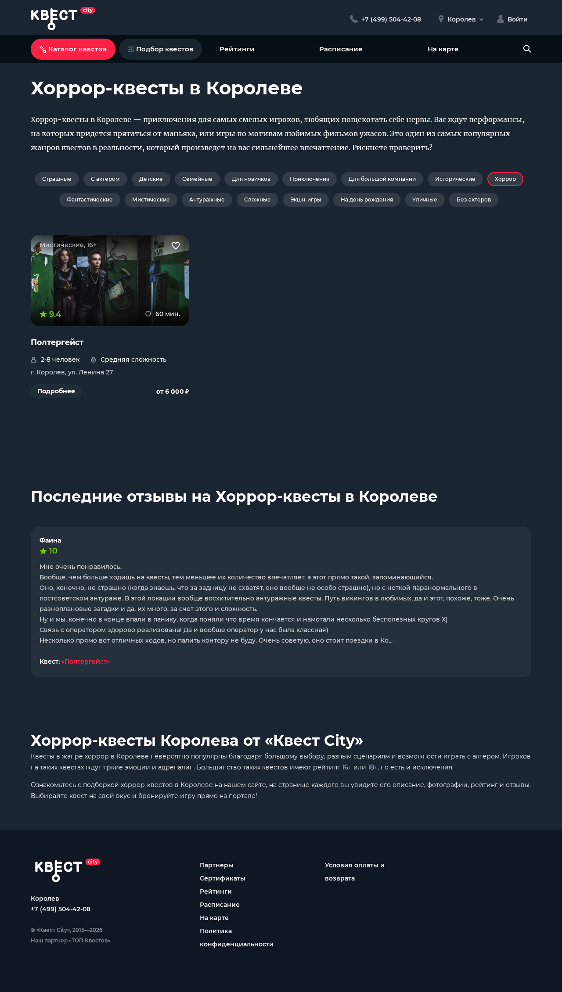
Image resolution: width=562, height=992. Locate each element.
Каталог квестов (77, 49)
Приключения (309, 179)
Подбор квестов (164, 49)
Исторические (455, 179)
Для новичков (251, 179)
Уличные (424, 199)
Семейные (197, 179)
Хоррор (505, 179)
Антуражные (207, 199)
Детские (151, 179)
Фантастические (90, 199)
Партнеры (217, 865)
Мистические (151, 199)
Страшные (57, 179)
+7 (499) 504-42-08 (60, 909)
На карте (443, 49)
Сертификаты (222, 878)
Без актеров (474, 199)
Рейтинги (237, 49)
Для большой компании (382, 179)
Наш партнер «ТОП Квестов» (70, 940)
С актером (105, 179)
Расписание (341, 49)
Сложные (257, 199)
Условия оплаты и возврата (355, 871)
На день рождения (367, 199)
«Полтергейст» (85, 661)
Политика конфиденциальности (237, 937)
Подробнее (56, 391)
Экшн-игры (305, 199)
